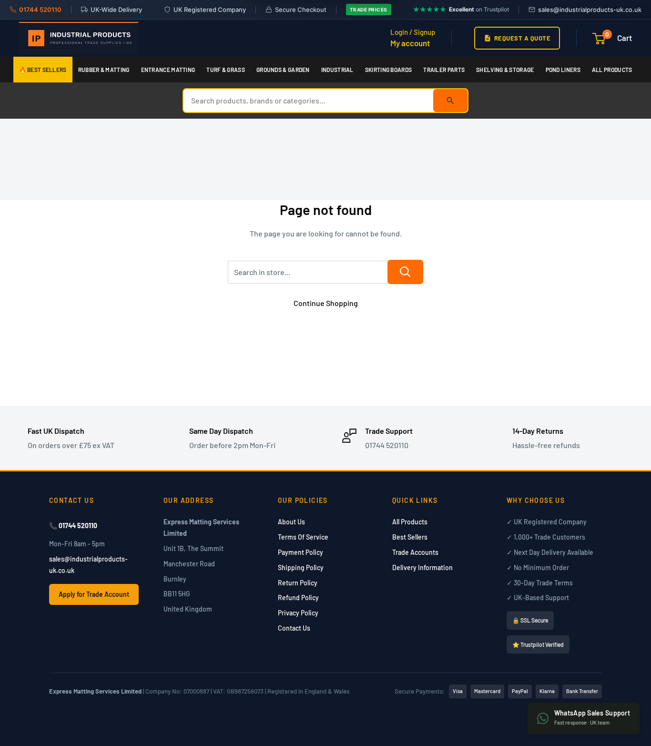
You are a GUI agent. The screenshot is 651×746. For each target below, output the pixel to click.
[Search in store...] (405, 272)
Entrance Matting (168, 69)
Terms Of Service (303, 537)
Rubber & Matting (104, 69)
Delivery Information (422, 567)
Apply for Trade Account (94, 594)
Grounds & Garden (283, 69)
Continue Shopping (326, 302)
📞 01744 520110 (73, 525)
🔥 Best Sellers (43, 69)
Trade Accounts (415, 552)
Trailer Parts (444, 69)
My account (410, 43)
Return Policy (297, 583)
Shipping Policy (301, 567)
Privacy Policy (298, 613)
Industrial (337, 69)
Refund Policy (298, 597)
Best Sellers (409, 537)
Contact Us (294, 628)
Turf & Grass (225, 69)
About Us (291, 522)
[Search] (450, 100)
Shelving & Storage (505, 69)
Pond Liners (563, 69)
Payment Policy (300, 552)
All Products (612, 69)
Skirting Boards (388, 69)
